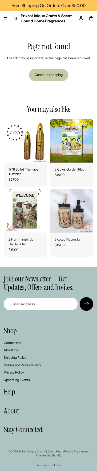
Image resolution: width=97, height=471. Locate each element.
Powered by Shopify (48, 455)
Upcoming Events (17, 380)
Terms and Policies (48, 465)
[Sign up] (86, 304)
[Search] (15, 18)
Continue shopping (49, 75)
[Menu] (5, 18)
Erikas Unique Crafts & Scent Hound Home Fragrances (53, 451)
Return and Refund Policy (22, 365)
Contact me (12, 343)
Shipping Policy (15, 357)
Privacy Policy (14, 372)
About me (11, 350)
